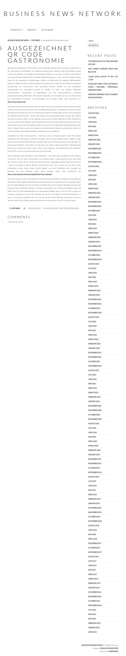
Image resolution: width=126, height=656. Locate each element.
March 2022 (93, 339)
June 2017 (92, 565)
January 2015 (94, 628)
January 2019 (94, 503)
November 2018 (95, 512)
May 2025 (92, 180)
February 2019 (94, 499)
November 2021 (95, 357)
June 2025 (92, 175)
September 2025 (95, 162)
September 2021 (95, 366)
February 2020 (94, 450)
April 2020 (92, 441)
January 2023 (94, 295)
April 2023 (92, 282)
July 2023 (92, 268)
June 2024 (92, 220)
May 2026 (92, 126)
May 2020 (92, 437)
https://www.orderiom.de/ (17, 102)
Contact (16, 30)
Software (35, 40)
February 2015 (94, 623)
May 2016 (92, 614)
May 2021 (92, 384)
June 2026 (92, 122)
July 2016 (92, 610)
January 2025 (94, 197)
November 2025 (95, 153)
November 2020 (95, 410)
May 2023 (92, 277)
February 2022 (94, 344)
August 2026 (93, 113)
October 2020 (94, 415)
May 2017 (92, 570)
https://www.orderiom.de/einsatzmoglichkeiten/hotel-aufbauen (30, 174)
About (32, 30)
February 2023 (94, 290)
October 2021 (94, 361)
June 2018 (92, 530)
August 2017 (93, 557)
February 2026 (94, 140)
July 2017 (92, 561)
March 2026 (93, 135)
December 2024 (94, 202)
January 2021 (94, 401)
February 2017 (94, 583)
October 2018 (94, 517)
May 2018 (92, 534)
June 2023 (92, 273)
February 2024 (94, 237)
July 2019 (92, 481)
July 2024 (92, 215)
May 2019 (92, 490)
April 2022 (92, 335)
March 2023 (93, 286)
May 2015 (92, 619)
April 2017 (92, 574)
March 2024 (93, 233)
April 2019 (92, 494)
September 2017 (95, 552)
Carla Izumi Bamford (109, 648)
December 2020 (94, 406)
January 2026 (94, 144)
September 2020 (95, 419)
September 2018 (95, 521)
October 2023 (94, 255)
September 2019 (95, 472)
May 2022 (92, 330)
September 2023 (95, 259)
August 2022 (93, 317)
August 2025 (93, 166)
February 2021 (94, 397)
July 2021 (92, 375)
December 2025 (94, 149)
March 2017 (93, 579)
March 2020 (93, 446)
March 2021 (93, 392)
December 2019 (94, 459)
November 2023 (95, 251)
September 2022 (95, 313)
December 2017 (94, 543)
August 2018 (93, 526)
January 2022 (94, 348)
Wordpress (113, 651)
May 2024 (92, 224)
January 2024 (94, 242)
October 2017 (94, 548)
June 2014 (92, 632)
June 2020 (92, 432)
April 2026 (92, 131)
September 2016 (95, 605)
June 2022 (92, 326)
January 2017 (94, 588)
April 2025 (92, 184)
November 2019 (95, 463)
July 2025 (92, 171)
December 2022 (94, 299)
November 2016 (95, 596)
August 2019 (93, 477)
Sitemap (47, 30)
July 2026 (92, 118)
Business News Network (63, 13)
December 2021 (94, 353)
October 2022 (94, 308)
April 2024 (92, 228)
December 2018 (94, 508)
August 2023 (93, 264)
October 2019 (94, 468)
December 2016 (94, 592)
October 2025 (94, 157)
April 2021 (92, 388)
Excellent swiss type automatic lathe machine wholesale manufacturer (103, 87)
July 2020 (92, 428)
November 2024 (95, 206)
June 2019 (92, 486)
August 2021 (93, 370)
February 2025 (94, 193)
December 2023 (94, 246)
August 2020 (93, 424)
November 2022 (95, 304)
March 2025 (93, 188)
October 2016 (94, 601)
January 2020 (94, 455)
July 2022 (92, 322)
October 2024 (94, 211)
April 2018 (92, 539)
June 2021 (92, 379)
